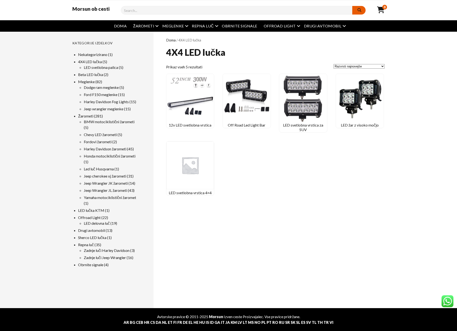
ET (170, 322)
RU (281, 322)
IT (223, 322)
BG (132, 322)
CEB (139, 322)
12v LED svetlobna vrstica (190, 125)
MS (251, 322)
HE (196, 322)
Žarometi (143, 26)
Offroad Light (280, 26)
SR (287, 322)
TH (320, 322)
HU (202, 322)
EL (191, 322)
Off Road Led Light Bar (246, 125)
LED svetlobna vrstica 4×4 (190, 192)
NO (257, 322)
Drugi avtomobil (323, 26)
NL (164, 322)
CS (152, 322)
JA (227, 322)
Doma (120, 26)
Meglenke (173, 26)
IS (207, 322)
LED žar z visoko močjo (360, 125)
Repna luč (203, 26)
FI (175, 322)
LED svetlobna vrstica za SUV (303, 127)
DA (158, 322)
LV (240, 322)
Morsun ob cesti (90, 9)
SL (298, 322)
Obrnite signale (239, 26)
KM (234, 322)
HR (146, 322)
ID (212, 322)
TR (326, 322)
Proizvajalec (253, 316)
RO (275, 322)
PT (269, 322)
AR (126, 322)
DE (185, 322)
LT (245, 322)
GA (217, 322)
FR (179, 322)
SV (308, 322)
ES (303, 322)
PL (263, 322)
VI (331, 322)
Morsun (216, 316)
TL (314, 322)
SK (293, 322)
